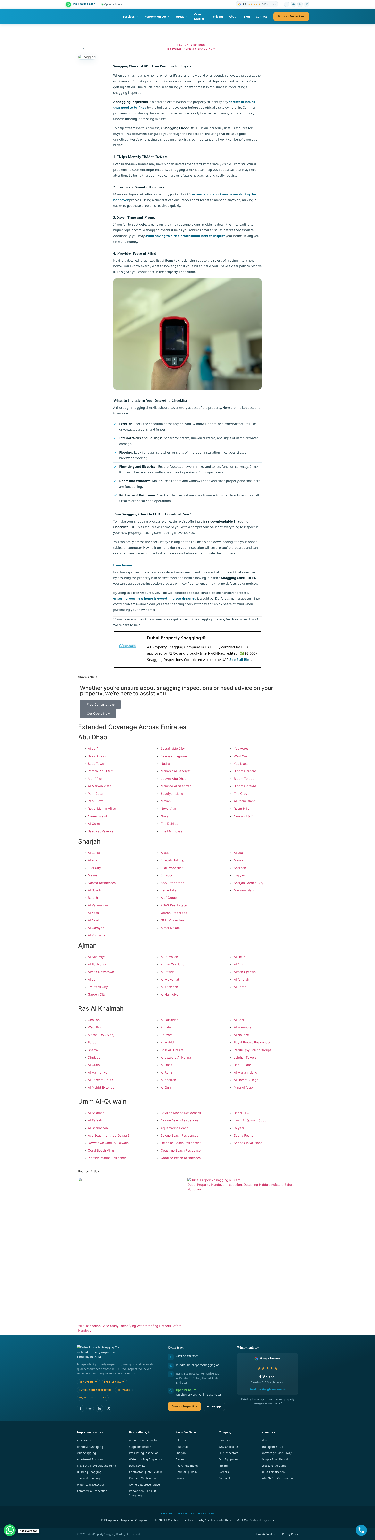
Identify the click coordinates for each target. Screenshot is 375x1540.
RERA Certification (273, 1472)
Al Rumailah (169, 957)
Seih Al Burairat (172, 1050)
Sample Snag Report (274, 1459)
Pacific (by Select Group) (252, 1050)
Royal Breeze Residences (252, 1042)
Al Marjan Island (245, 1072)
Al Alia (238, 964)
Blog (247, 16)
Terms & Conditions (267, 1534)
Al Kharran (168, 1080)
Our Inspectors (228, 1453)
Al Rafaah (95, 1120)
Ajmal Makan (170, 928)
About (233, 16)
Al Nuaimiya (96, 957)
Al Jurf (93, 748)
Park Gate (95, 794)
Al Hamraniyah (98, 1072)
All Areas (181, 1440)
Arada (165, 853)
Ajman (180, 1459)
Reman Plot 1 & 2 (100, 771)
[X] (306, 4)
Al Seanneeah (98, 1128)
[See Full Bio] (251, 659)
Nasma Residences (102, 883)
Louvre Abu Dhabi (174, 779)
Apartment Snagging (90, 1459)
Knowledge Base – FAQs (277, 1453)
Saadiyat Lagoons (174, 756)
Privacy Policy (290, 1534)
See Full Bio (239, 659)
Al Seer (239, 1020)
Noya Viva (168, 808)
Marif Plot (95, 779)
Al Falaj (166, 1027)
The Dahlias (169, 824)
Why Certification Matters (215, 1520)
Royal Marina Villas (102, 808)
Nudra (165, 764)
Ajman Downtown (101, 972)
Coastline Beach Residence (181, 1150)
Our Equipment (229, 1459)
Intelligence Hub (272, 1447)
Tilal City (94, 868)
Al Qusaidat (169, 1020)
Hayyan (239, 875)
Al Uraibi (94, 1065)
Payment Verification (142, 1478)
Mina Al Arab (243, 1087)
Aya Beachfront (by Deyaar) (108, 1135)
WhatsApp (214, 1406)
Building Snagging (89, 1472)
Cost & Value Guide (273, 1465)
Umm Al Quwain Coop (250, 1120)
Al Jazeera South (100, 1080)
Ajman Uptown (245, 972)
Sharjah (181, 1453)
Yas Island (241, 764)
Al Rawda (168, 972)
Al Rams (167, 1072)
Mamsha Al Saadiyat (176, 786)
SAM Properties (172, 883)
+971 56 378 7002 (187, 1356)
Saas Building (98, 756)
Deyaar (239, 1128)
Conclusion (122, 565)
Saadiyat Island (172, 794)
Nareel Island (97, 816)
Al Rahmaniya (98, 905)
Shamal (93, 1050)
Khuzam (166, 1035)
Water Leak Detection (91, 1484)
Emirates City (98, 987)
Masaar (93, 875)
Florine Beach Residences (179, 1120)
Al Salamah (96, 1113)
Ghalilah (94, 1020)
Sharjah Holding (172, 860)
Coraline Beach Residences (181, 1158)
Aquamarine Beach (174, 1128)
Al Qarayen (96, 928)
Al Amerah (241, 979)
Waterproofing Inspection (146, 1459)
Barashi (93, 898)
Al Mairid (167, 1042)
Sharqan (240, 868)
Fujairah (181, 1478)
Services (129, 16)
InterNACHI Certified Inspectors (173, 1520)
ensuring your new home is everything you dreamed (154, 598)
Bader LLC (241, 1113)
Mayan (166, 801)
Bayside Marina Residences (181, 1113)
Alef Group (169, 898)
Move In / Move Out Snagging (96, 1465)
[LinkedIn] (300, 4)
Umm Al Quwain (186, 1472)
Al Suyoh (94, 890)
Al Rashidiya (97, 964)
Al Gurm (94, 824)
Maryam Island (244, 890)
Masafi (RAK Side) (101, 1035)
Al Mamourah (243, 1027)
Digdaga (94, 1057)
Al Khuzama (96, 935)
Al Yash (93, 913)
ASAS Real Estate (174, 905)
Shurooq (167, 875)
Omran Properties (174, 913)
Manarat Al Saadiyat (176, 771)
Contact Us (226, 1478)
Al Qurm (167, 1087)
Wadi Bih (94, 1027)
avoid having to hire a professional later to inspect (185, 236)
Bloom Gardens (245, 771)
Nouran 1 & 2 (243, 816)
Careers (224, 1472)
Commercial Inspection (92, 1491)
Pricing (218, 16)
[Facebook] (286, 4)
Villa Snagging (86, 1453)
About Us (224, 1440)
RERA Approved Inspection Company (124, 1520)
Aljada (92, 860)
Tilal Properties (172, 868)
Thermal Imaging (88, 1478)
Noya (165, 816)
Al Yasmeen (169, 987)
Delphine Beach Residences (181, 1143)
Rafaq (92, 1042)
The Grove (241, 794)
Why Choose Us (229, 1447)
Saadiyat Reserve (100, 831)
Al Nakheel (242, 1035)
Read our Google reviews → (267, 1389)
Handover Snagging (90, 1447)
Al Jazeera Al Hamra (176, 1057)
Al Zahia (94, 853)
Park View (95, 801)
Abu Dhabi (182, 1447)
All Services (84, 1440)
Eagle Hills (168, 890)
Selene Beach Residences (179, 1135)
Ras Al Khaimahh (187, 1465)
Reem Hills (241, 808)
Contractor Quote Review (145, 1472)
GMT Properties (172, 920)
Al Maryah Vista (99, 786)
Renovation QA (155, 16)
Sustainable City (173, 748)
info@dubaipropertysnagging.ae (197, 1365)
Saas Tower (96, 764)
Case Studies (199, 16)
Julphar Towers (245, 1057)
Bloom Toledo (244, 779)
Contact (261, 16)
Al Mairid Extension (102, 1087)
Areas (180, 16)
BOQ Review (137, 1465)
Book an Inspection (291, 16)
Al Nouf (93, 920)
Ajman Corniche (172, 964)
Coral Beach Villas (101, 1150)
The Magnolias (171, 831)
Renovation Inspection (143, 1440)
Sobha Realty (243, 1135)
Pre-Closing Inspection (144, 1453)
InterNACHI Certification (277, 1478)
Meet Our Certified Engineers (255, 1520)
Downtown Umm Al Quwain (108, 1143)
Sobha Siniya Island (248, 1143)
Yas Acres (241, 748)
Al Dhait (166, 1065)
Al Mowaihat (170, 979)
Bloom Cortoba (245, 786)
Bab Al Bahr (242, 1065)
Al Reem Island (244, 801)
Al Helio (239, 957)
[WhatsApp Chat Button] (10, 1530)
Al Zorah (240, 987)
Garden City (97, 994)
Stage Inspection (140, 1447)
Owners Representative (144, 1484)
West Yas (240, 756)
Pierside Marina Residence (107, 1158)
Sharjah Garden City (248, 883)
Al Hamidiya (170, 994)
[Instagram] (293, 4)
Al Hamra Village (246, 1080)
